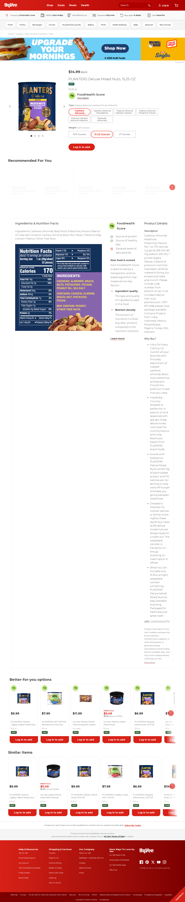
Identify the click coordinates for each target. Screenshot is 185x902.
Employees (137, 895)
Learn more (118, 338)
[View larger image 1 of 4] (37, 106)
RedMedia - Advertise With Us (91, 858)
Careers (82, 863)
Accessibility (104, 900)
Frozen (52, 25)
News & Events (85, 868)
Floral (103, 25)
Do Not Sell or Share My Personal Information (48, 895)
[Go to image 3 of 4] (39, 136)
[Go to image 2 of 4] (35, 136)
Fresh (10, 25)
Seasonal (149, 25)
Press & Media (24, 873)
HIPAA (94, 895)
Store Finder (24, 878)
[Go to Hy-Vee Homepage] (11, 5)
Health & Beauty (120, 25)
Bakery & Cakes (55, 868)
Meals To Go (54, 858)
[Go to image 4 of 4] (43, 136)
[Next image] (64, 106)
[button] (83, 98)
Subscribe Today (133, 825)
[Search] (149, 5)
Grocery (52, 853)
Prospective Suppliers (153, 895)
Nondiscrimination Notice (86, 900)
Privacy (23, 895)
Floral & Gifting (55, 863)
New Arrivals (165, 25)
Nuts (51, 34)
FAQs (81, 873)
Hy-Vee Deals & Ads (117, 855)
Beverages (37, 25)
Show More (149, 662)
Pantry (23, 25)
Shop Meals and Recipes (119, 860)
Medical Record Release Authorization (115, 895)
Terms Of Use (83, 895)
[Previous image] (10, 106)
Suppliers (168, 895)
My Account (24, 863)
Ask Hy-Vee (23, 853)
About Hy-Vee (85, 853)
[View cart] (176, 5)
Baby (136, 25)
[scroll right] (172, 187)
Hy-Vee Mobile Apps (117, 865)
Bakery (91, 25)
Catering (52, 878)
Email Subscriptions (27, 858)
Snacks (19, 34)
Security (72, 895)
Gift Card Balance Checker (30, 868)
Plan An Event (55, 883)
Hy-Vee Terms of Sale (114, 836)
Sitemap (14, 895)
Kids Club (113, 870)
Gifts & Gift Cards (56, 873)
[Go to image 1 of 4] (31, 136)
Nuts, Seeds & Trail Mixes (36, 34)
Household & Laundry (71, 25)
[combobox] (135, 5)
